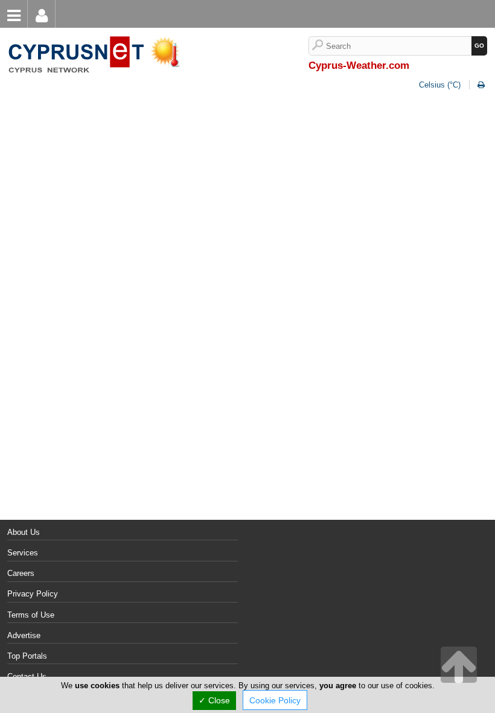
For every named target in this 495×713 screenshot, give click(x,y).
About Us (23, 532)
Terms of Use (30, 614)
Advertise (23, 635)
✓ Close (214, 700)
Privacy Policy (32, 593)
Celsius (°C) (440, 84)
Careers (20, 573)
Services (22, 552)
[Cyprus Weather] (97, 37)
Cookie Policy (275, 700)
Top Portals (27, 655)
